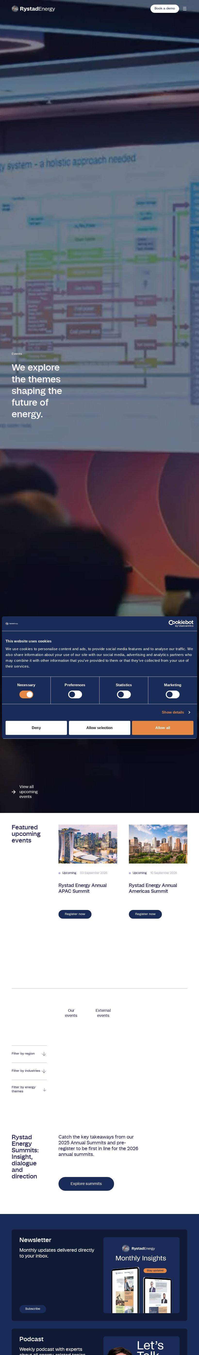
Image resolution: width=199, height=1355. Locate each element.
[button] (71, 1013)
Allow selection (99, 728)
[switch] (75, 694)
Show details (173, 712)
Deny (36, 728)
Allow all (162, 728)
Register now (75, 914)
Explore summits (86, 1184)
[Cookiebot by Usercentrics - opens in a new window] (172, 623)
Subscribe (32, 1308)
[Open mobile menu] (184, 8)
